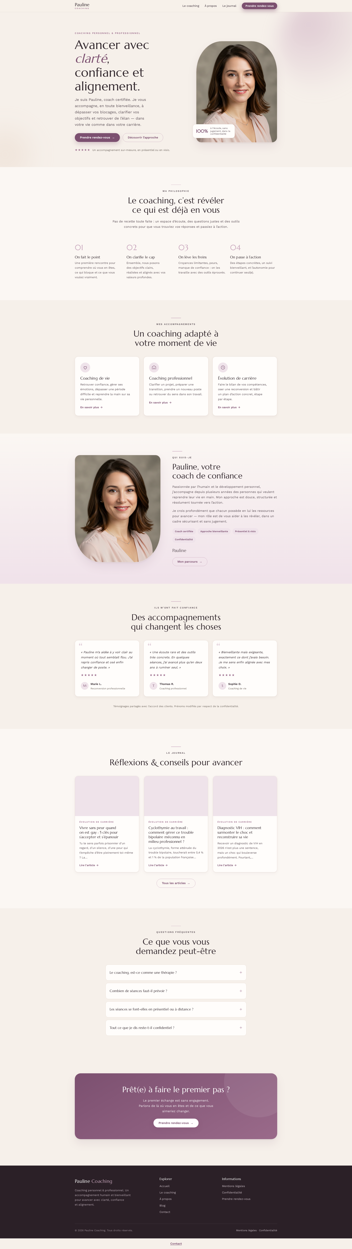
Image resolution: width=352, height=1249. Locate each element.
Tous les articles (176, 883)
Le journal (229, 6)
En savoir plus (91, 407)
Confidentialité (232, 1192)
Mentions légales (233, 1186)
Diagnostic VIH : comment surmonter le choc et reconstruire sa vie (239, 832)
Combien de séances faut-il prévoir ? (138, 991)
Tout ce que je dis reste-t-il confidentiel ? (142, 1028)
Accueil (165, 1186)
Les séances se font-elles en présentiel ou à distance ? (151, 1009)
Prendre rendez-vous (259, 6)
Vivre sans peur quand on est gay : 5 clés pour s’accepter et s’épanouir (98, 832)
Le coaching (190, 6)
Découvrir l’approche (143, 137)
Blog (162, 1205)
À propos (211, 6)
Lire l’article (89, 865)
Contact (165, 1212)
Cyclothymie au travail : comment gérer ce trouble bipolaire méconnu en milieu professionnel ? (171, 835)
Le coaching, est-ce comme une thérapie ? (143, 972)
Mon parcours (189, 561)
